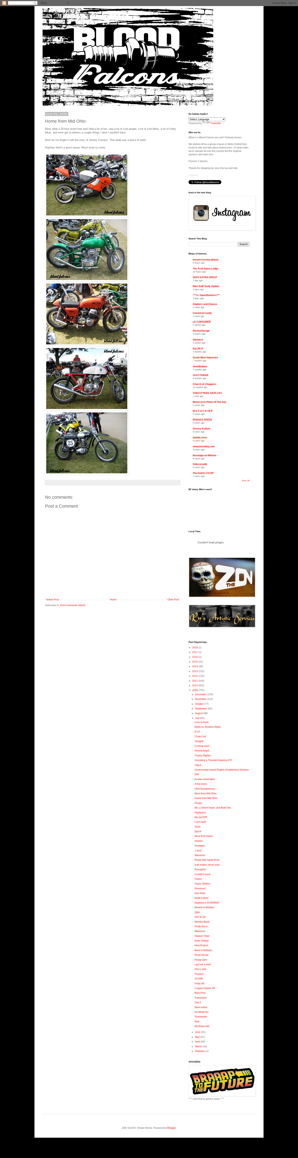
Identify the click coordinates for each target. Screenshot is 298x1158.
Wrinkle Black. (202, 921)
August (199, 713)
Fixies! (198, 879)
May (197, 1037)
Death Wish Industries (205, 357)
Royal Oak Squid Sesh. (207, 859)
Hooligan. (200, 845)
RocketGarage (201, 330)
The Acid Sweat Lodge (205, 268)
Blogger (171, 1128)
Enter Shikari (202, 940)
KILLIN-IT (198, 348)
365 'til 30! (200, 917)
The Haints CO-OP (203, 473)
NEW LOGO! (201, 898)
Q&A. (197, 912)
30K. (197, 774)
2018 (195, 647)
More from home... (204, 836)
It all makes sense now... (208, 864)
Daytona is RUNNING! (207, 902)
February (200, 1051)
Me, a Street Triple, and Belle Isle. (213, 807)
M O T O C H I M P (203, 411)
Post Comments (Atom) (72, 605)
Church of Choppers (204, 384)
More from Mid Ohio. (206, 793)
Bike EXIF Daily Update (206, 286)
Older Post (173, 599)
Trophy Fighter (203, 755)
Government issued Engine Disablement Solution (222, 769)
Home (113, 599)
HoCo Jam (200, 969)
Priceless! (200, 888)
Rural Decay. (202, 955)
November (201, 699)
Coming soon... (203, 746)
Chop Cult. (200, 736)
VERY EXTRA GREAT (205, 277)
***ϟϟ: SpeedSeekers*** (206, 295)
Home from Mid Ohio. (206, 798)
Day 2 (198, 1002)
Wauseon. (200, 855)
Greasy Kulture (201, 428)
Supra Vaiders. (203, 883)
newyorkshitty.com (204, 446)
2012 (195, 676)
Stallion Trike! (202, 936)
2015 (195, 661)
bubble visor (200, 437)
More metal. (201, 1007)
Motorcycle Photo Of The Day (209, 402)
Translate (215, 123)
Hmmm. (199, 841)
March (199, 1046)
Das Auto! (200, 893)
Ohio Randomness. (205, 788)
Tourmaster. (201, 1016)
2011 (195, 680)
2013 (195, 671)
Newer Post (52, 599)
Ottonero (198, 339)
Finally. (198, 803)
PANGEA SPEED (202, 419)
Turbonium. (201, 997)
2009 (195, 690)
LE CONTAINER (202, 321)
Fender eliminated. (205, 779)
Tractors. (199, 974)
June (198, 1032)
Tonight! (199, 741)
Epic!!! (198, 831)
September (201, 708)
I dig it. (198, 765)
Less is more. (202, 722)
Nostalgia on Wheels (204, 455)
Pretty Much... (202, 926)
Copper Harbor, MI (205, 988)
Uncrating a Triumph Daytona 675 (213, 760)
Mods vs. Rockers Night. (208, 727)
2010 (195, 685)
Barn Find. (200, 992)
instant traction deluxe (206, 259)
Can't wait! (200, 822)
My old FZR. (201, 817)
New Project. (202, 945)
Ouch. (198, 826)
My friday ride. (202, 1026)
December (201, 694)
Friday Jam (201, 959)
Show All (245, 481)
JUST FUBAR (200, 375)
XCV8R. (199, 978)
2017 (195, 652)
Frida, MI (199, 983)
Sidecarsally (200, 464)
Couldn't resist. (203, 874)
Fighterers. (200, 812)
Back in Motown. (204, 950)
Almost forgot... (203, 750)
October (199, 704)
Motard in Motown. (205, 907)
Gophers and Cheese (205, 304)
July (197, 718)
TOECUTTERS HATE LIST (207, 393)
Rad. (197, 1021)
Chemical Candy (202, 313)
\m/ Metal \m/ (201, 1012)
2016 (195, 657)
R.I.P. (197, 731)
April (198, 1041)
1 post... (199, 850)
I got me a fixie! (203, 964)
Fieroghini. (200, 869)
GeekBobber (200, 366)
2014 (195, 666)
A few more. (201, 784)
